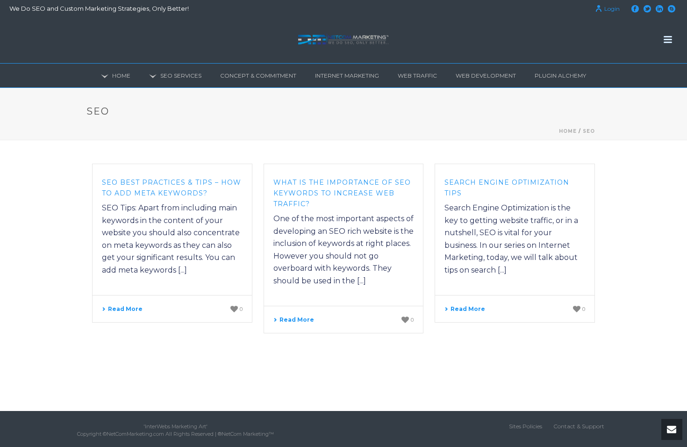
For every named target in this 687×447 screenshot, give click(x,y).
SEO (589, 131)
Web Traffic (417, 75)
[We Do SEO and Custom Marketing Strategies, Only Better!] (343, 39)
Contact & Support (578, 426)
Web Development (486, 75)
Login (612, 8)
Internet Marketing (347, 75)
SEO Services (180, 75)
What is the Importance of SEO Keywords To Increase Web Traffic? (342, 193)
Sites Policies (525, 426)
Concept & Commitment (258, 75)
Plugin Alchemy (560, 75)
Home (121, 75)
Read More (125, 308)
